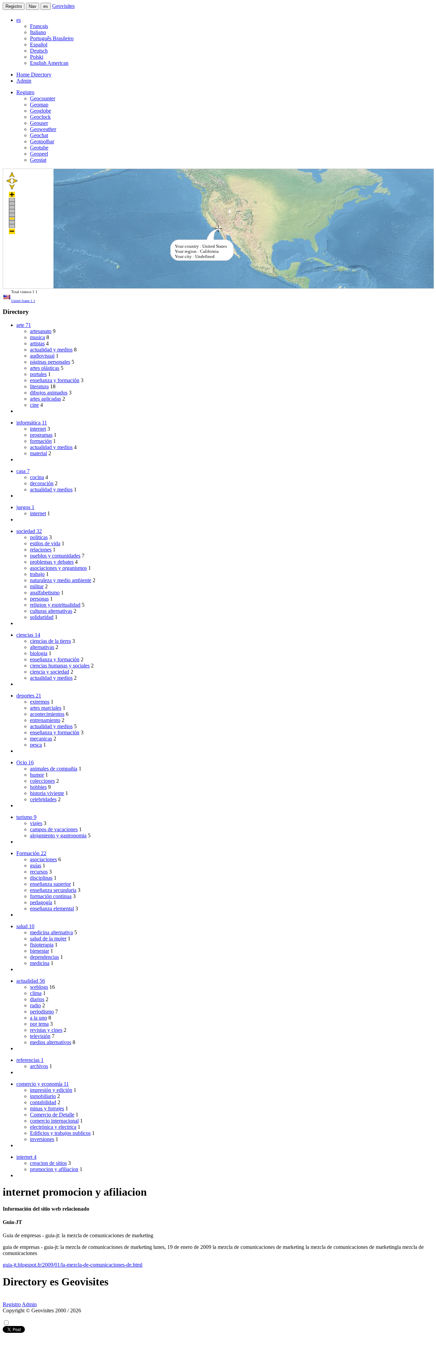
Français (39, 26)
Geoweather (43, 129)
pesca (36, 745)
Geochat (39, 135)
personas (39, 599)
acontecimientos (47, 714)
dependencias (44, 957)
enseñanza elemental (52, 908)
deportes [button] (28, 695)
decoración (41, 483)
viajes (36, 823)
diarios (37, 999)
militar (37, 586)
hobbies (38, 787)
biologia (38, 653)
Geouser (39, 123)
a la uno (38, 1018)
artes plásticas (44, 368)
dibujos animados (48, 392)
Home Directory (33, 74)
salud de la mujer (48, 938)
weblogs (39, 987)
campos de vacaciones (54, 829)
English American (49, 63)
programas (41, 435)
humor (37, 775)
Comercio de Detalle (52, 1115)
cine (34, 405)
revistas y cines (46, 1030)
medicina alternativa (51, 932)
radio (35, 1005)
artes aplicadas (45, 399)
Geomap (39, 104)
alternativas (42, 647)
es (45, 6)
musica (37, 337)
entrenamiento (45, 720)
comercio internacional (54, 1121)
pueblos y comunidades (55, 556)
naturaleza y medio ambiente (60, 580)
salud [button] (25, 926)
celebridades (43, 799)
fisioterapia (41, 945)
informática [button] (31, 423)
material (38, 453)
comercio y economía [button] (42, 1084)
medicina (39, 963)
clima (36, 993)
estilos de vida (45, 543)
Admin (23, 81)
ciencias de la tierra (50, 641)
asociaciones (43, 859)
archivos (39, 1066)
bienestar (39, 951)
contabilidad (43, 1102)
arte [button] (23, 325)
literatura (39, 386)
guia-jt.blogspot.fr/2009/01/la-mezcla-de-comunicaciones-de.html (72, 1265)
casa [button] (23, 471)
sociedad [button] (29, 531)
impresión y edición (51, 1090)
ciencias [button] (28, 635)
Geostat (38, 160)
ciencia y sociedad (49, 672)
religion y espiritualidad (55, 605)
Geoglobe (40, 111)
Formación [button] (31, 853)
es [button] (18, 20)
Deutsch (39, 51)
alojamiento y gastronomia (58, 835)
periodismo (42, 1011)
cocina (37, 477)
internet (38, 429)
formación (41, 441)
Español (38, 44)
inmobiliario (43, 1096)
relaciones (40, 549)
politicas (39, 537)
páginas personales (50, 362)
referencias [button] (30, 1060)
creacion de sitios (48, 1163)
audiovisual (42, 356)
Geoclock (40, 117)
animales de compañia (53, 769)
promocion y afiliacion (54, 1169)
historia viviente (47, 793)
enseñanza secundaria (53, 890)
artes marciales (45, 708)
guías (35, 865)
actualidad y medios (51, 349)
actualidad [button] (30, 981)
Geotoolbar (42, 141)
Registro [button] (25, 92)
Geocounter (42, 98)
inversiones (42, 1139)
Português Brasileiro (52, 38)
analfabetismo (45, 592)
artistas (37, 343)
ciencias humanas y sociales (60, 665)
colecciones (42, 781)
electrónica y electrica (53, 1127)
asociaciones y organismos (58, 568)
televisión (40, 1036)
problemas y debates (52, 562)
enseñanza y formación (54, 380)
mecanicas (41, 738)
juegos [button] (25, 507)
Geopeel (39, 154)
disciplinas (41, 878)
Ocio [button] (25, 762)
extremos (39, 702)
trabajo (37, 574)
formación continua (51, 896)
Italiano (38, 32)
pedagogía (41, 902)
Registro (13, 6)
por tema (39, 1024)
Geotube (39, 147)
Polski (36, 57)
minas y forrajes (47, 1108)
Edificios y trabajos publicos (60, 1133)
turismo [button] (26, 817)
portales (38, 374)
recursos (39, 872)
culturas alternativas (51, 611)
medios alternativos (50, 1042)
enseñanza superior (50, 884)
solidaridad (41, 617)
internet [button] (26, 1157)
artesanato (40, 331)
